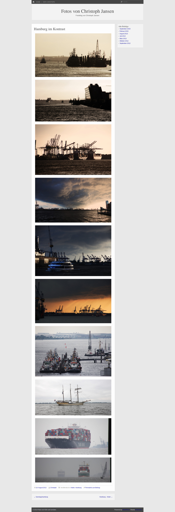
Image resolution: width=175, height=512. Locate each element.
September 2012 (125, 43)
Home (38, 2)
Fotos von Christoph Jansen (87, 11)
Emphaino (138, 510)
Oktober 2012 (124, 41)
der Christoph (49, 2)
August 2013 (124, 34)
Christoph (53, 487)
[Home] (33, 2)
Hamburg (78, 487)
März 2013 (123, 38)
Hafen (73, 487)
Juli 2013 (123, 36)
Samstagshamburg (41, 497)
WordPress (126, 510)
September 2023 (125, 29)
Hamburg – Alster (106, 497)
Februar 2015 (124, 31)
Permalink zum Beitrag (92, 487)
